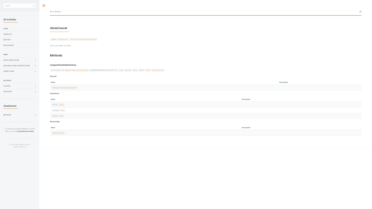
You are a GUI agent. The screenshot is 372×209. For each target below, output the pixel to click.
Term (121, 70)
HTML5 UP (22, 147)
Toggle (43, 5)
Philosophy (8, 45)
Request (68, 70)
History (7, 40)
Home (5, 29)
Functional (74, 39)
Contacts (7, 34)
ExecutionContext (88, 39)
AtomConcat (63, 39)
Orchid (11, 131)
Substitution (158, 70)
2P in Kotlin (55, 11)
